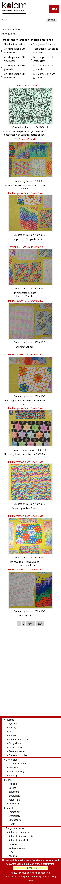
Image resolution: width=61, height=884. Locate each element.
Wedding (13, 775)
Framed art (14, 812)
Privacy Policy (32, 876)
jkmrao (28, 127)
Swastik (12, 735)
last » (39, 623)
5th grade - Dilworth (25, 139)
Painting (13, 784)
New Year (13, 767)
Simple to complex (18, 755)
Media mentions (17, 848)
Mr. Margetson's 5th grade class (25, 193)
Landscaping (15, 820)
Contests (13, 844)
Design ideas (15, 743)
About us (13, 856)
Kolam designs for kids (20, 840)
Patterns (10, 720)
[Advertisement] (32, 671)
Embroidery (14, 796)
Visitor (28, 450)
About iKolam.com (14, 876)
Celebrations (12, 760)
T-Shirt (12, 824)
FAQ (11, 852)
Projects (10, 808)
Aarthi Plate (14, 800)
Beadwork (14, 792)
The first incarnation (25, 85)
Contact (30, 880)
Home (4, 29)
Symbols (13, 723)
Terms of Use (48, 876)
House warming (16, 771)
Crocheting (14, 803)
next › (30, 623)
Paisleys (13, 727)
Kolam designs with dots (21, 836)
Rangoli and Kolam (15, 828)
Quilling (12, 788)
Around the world (17, 763)
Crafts (9, 780)
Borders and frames (18, 739)
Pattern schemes (17, 751)
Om (10, 731)
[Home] (14, 13)
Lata (28, 181)
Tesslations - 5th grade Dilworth (25, 246)
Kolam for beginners (19, 832)
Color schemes (16, 747)
